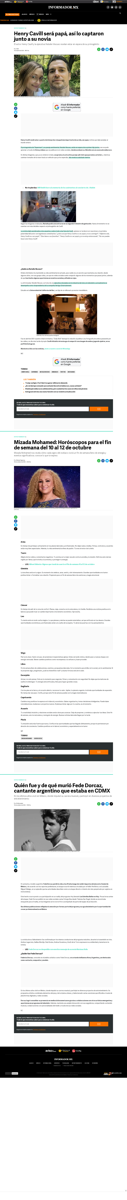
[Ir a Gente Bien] (28, 1)
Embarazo (55, 371)
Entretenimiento (19, 27)
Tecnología (65, 1062)
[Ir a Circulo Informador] (18, 1)
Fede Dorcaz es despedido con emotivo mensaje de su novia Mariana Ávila (58, 949)
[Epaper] (105, 1)
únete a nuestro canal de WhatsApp (57, 348)
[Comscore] (117, 1072)
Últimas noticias (12, 14)
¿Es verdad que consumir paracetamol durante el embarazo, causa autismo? (53, 386)
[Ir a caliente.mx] (96, 1)
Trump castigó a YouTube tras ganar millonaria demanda (46, 383)
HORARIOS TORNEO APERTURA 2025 (22, 20)
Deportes (56, 1062)
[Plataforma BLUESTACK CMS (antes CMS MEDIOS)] (15, 1072)
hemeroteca (57, 1065)
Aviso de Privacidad (53, 1074)
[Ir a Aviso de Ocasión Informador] (8, 1)
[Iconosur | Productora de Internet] (8, 1072)
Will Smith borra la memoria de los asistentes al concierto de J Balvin (66, 187)
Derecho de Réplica (62, 1074)
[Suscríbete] (116, 1)
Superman (34, 371)
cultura (87, 1062)
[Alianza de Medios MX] (107, 1072)
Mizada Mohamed (27, 738)
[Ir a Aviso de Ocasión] (51, 1049)
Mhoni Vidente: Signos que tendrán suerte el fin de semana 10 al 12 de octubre (62, 564)
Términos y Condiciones (39, 414)
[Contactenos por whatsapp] (120, 7)
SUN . (17, 48)
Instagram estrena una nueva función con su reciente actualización (50, 391)
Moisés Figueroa (20, 459)
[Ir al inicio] (26, 7)
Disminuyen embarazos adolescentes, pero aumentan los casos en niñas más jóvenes (56, 388)
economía (95, 1062)
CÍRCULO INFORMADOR (49, 20)
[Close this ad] (126, 1190)
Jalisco (24, 14)
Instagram (71, 371)
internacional (47, 1062)
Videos (41, 14)
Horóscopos (38, 738)
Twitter (62, 371)
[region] (63, 1196)
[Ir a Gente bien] (76, 1049)
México (31, 14)
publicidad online (68, 1065)
